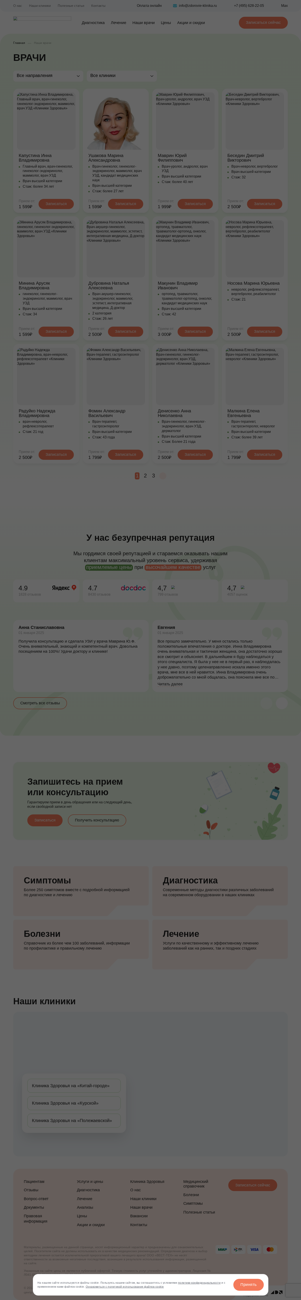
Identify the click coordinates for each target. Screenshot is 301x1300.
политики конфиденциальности (199, 1282)
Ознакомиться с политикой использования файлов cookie (125, 1286)
